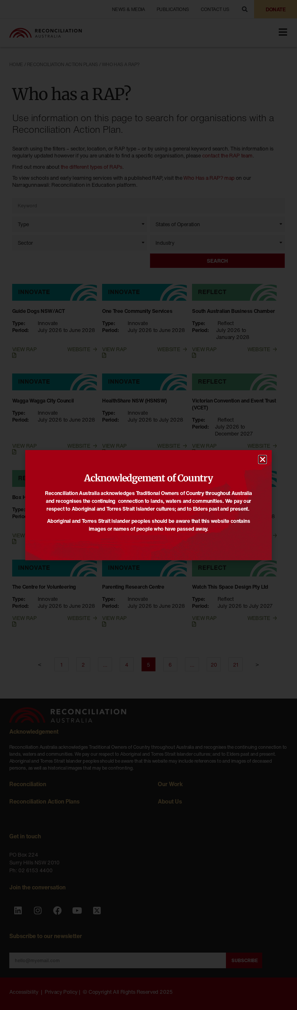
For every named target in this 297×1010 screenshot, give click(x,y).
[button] (262, 459)
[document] (148, 505)
